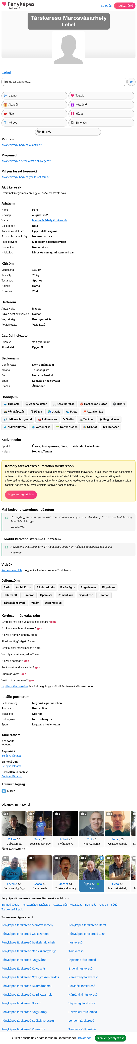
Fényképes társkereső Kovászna (23, 1029)
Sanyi (37, 839)
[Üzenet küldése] (131, 82)
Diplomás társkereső (82, 960)
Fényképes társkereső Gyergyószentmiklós (30, 977)
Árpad (87, 884)
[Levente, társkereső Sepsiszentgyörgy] (14, 867)
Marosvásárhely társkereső (49, 220)
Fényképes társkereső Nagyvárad (24, 960)
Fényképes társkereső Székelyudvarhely (28, 942)
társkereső (75, 942)
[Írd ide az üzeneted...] (64, 82)
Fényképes (21, 5)
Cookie (103, 904)
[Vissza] (7, 827)
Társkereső (76, 951)
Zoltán (115, 839)
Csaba (38, 884)
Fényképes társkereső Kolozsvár (23, 968)
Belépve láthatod (12, 755)
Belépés (106, 5)
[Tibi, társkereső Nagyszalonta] (91, 823)
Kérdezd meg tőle (12, 570)
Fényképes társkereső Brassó (21, 1003)
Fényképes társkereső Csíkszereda (25, 933)
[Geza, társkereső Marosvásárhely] (117, 867)
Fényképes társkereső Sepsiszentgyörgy (29, 951)
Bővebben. (85, 1038)
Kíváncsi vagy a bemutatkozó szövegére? (26, 161)
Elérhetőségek (10, 904)
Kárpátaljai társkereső (83, 994)
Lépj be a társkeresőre (15, 686)
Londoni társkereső (81, 1020)
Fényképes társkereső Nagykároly (24, 1012)
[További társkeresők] (130, 827)
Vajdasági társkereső (82, 1003)
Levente (12, 884)
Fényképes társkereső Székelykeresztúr (28, 1020)
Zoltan (12, 839)
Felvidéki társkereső (81, 986)
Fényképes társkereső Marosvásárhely (27, 925)
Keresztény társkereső (83, 977)
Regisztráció (124, 5)
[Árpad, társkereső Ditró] (91, 867)
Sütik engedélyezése (110, 1038)
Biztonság (90, 904)
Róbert (63, 839)
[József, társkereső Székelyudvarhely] (65, 867)
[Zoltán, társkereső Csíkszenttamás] (117, 823)
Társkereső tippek (12, 909)
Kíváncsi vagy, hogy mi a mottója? (22, 145)
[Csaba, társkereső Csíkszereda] (39, 867)
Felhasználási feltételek (36, 904)
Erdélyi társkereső (80, 968)
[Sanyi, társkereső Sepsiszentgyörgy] (39, 823)
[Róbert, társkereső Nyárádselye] (65, 823)
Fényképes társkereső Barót (87, 925)
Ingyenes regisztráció (21, 494)
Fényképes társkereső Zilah (86, 933)
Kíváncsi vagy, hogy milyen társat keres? (25, 177)
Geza (115, 884)
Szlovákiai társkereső (82, 1012)
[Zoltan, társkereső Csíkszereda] (14, 823)
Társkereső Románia (82, 1029)
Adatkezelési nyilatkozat (67, 904)
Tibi (89, 839)
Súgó (114, 904)
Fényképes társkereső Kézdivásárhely (27, 994)
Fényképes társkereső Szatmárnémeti (27, 986)
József (63, 884)
